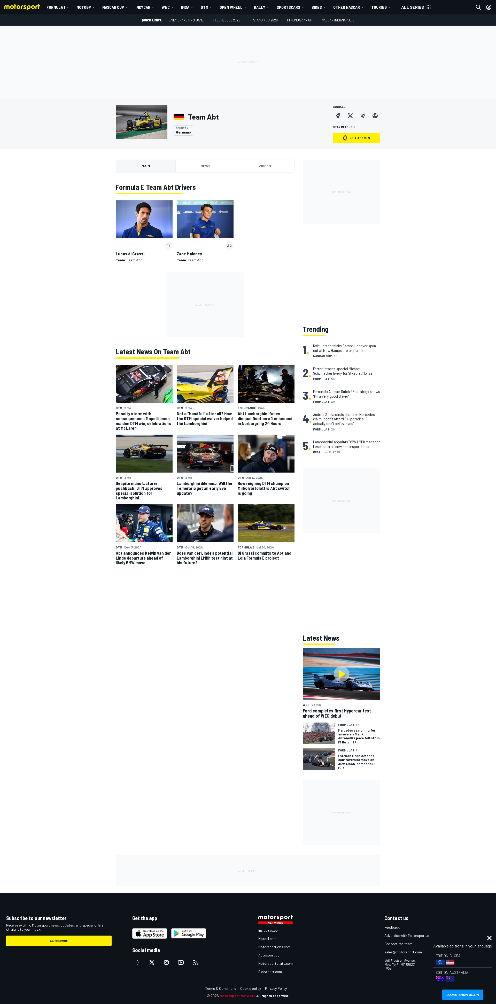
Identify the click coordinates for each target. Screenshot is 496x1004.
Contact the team (398, 944)
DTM (204, 7)
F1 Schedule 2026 (226, 20)
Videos (265, 166)
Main (146, 166)
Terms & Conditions (220, 988)
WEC (166, 7)
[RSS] (195, 962)
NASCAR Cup (113, 7)
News (205, 166)
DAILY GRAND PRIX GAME (186, 20)
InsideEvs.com (269, 930)
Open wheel (231, 7)
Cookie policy (250, 988)
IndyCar (142, 7)
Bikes (317, 7)
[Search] (478, 7)
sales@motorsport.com (403, 952)
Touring (379, 7)
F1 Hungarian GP (299, 20)
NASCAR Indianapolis (338, 20)
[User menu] (489, 7)
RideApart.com (270, 971)
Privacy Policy (276, 988)
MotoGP (83, 7)
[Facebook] (338, 116)
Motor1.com (267, 938)
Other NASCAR (346, 7)
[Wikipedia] (363, 116)
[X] (350, 116)
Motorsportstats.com (275, 963)
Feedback (392, 927)
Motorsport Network (237, 995)
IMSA (185, 7)
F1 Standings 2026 (264, 20)
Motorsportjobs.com (274, 947)
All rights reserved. (272, 995)
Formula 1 (56, 7)
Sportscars (288, 7)
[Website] (375, 116)
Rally (259, 7)
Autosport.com (270, 955)
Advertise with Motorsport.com (408, 935)
